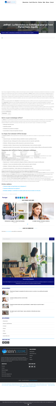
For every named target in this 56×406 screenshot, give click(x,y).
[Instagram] (8, 342)
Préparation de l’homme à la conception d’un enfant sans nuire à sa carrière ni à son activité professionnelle (29, 291)
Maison (47, 2)
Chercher (51, 238)
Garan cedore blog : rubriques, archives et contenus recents (12, 385)
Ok (28, 404)
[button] (16, 197)
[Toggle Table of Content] (8, 113)
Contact (52, 2)
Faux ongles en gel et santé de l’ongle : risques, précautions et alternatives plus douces (25, 311)
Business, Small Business (7, 323)
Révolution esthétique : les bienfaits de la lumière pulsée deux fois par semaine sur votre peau (21, 190)
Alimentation (25, 2)
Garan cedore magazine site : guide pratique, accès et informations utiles (14, 383)
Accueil (3, 32)
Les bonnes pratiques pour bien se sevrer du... (41, 221)
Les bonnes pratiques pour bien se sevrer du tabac (18, 297)
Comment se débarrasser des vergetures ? (11, 188)
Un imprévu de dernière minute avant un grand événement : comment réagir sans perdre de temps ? (27, 304)
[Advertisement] (28, 12)
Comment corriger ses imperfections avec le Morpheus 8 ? (14, 186)
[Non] (54, 403)
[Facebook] (3, 342)
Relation (40, 2)
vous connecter (8, 231)
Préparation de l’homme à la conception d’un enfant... (15, 221)
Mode (44, 2)
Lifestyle (4, 325)
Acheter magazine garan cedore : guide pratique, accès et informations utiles (41, 383)
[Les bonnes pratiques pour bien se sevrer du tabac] (41, 211)
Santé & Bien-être (33, 2)
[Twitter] (6, 342)
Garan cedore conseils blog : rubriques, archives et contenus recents (35, 385)
